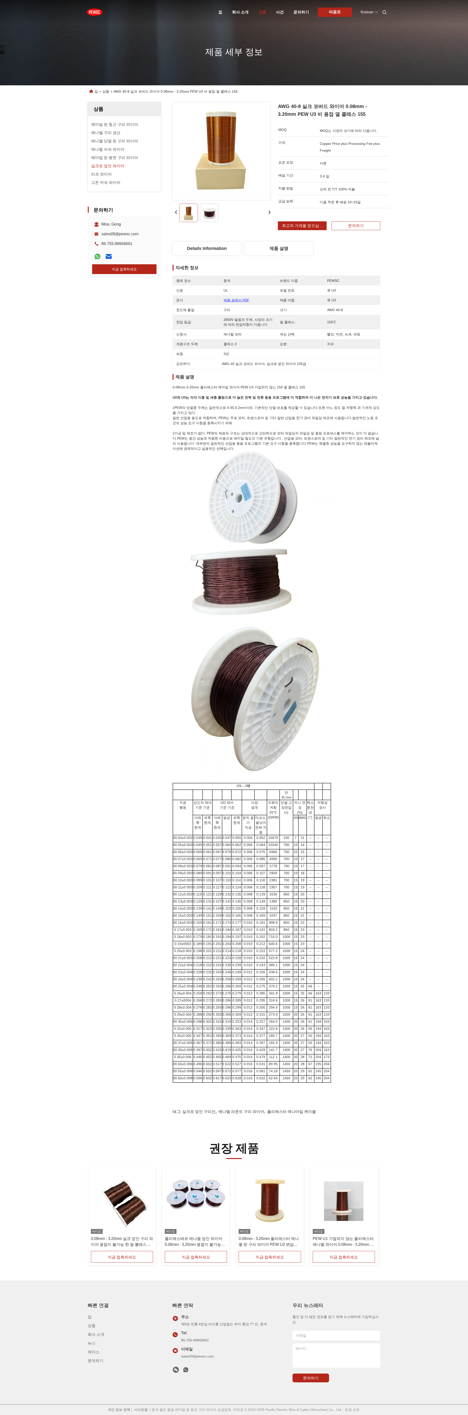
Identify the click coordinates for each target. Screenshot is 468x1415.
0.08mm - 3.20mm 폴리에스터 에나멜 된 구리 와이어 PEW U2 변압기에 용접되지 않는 (269, 1242)
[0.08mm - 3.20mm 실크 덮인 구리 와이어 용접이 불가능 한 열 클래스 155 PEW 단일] (122, 1201)
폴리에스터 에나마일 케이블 (291, 1112)
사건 (280, 12)
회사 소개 (240, 12)
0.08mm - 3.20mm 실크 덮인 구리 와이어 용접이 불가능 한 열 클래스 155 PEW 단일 (122, 1242)
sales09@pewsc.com (119, 234)
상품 (262, 12)
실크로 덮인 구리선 (198, 1112)
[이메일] (109, 256)
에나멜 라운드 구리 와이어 (241, 1112)
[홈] (94, 12)
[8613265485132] (185, 1371)
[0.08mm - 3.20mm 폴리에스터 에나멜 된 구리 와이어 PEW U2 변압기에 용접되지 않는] (270, 1201)
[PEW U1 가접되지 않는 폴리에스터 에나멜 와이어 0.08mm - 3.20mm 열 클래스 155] (344, 1201)
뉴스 (92, 1343)
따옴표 (335, 12)
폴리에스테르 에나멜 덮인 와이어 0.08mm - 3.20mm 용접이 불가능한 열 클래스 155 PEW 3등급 (195, 1242)
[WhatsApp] (97, 256)
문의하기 (301, 12)
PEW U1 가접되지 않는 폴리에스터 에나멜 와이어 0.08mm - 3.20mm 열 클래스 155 (343, 1242)
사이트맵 (141, 1410)
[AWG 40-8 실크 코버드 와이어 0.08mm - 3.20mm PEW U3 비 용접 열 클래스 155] (221, 151)
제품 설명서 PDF (236, 300)
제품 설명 (279, 248)
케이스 (93, 1352)
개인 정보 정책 (119, 1410)
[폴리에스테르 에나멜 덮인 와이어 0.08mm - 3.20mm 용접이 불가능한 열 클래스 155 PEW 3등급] (196, 1201)
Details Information (207, 248)
